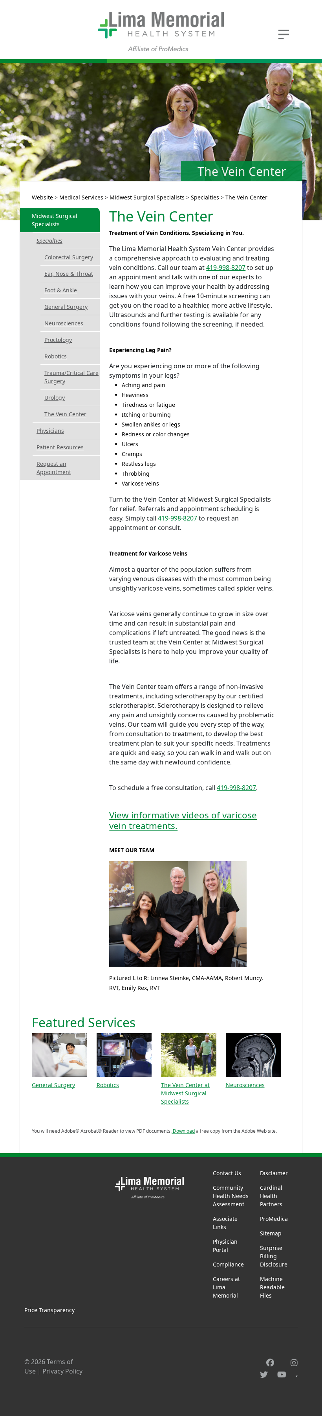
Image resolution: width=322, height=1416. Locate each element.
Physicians (50, 430)
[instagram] (294, 1362)
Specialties (205, 197)
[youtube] (281, 1374)
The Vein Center (246, 197)
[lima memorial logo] (160, 31)
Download (183, 1131)
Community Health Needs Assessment (231, 1196)
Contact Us (227, 1173)
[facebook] (270, 1362)
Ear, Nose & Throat (68, 273)
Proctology (58, 339)
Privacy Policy (62, 1371)
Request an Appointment (54, 468)
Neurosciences (63, 323)
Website (42, 197)
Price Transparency (49, 1310)
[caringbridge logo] (296, 1374)
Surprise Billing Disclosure (273, 1256)
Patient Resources (60, 447)
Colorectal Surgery (68, 257)
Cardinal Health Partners (271, 1196)
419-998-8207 (225, 267)
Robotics (55, 356)
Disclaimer (274, 1173)
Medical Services (81, 197)
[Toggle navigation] (283, 33)
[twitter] (264, 1374)
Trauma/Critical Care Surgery (71, 377)
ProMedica (274, 1218)
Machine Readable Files (272, 1287)
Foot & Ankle (60, 290)
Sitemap (271, 1233)
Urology (54, 397)
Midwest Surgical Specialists (147, 197)
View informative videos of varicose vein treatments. (183, 820)
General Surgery (66, 306)
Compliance (228, 1264)
